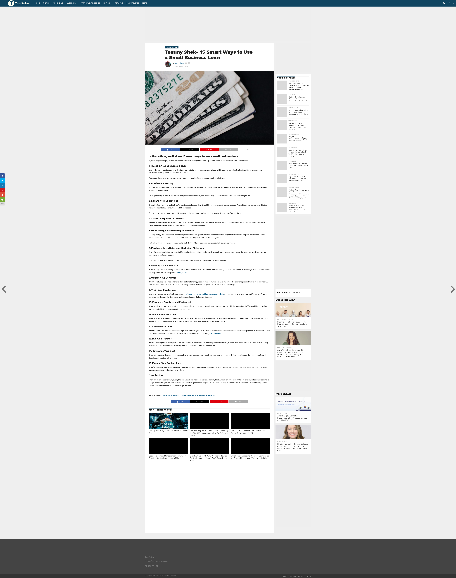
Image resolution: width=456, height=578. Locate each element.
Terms (308, 576)
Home (37, 3)
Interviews (118, 3)
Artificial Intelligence (90, 3)
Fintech (46, 3)
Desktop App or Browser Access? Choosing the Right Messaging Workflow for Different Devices (209, 433)
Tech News (58, 3)
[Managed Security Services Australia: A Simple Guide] (168, 425)
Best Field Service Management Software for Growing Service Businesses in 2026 (168, 457)
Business (166, 395)
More (144, 3)
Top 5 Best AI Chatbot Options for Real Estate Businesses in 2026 (248, 432)
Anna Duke (179, 63)
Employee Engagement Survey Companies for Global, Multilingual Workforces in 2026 (250, 457)
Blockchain (72, 3)
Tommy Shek (181, 272)
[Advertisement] (228, 24)
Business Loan (177, 395)
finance (187, 395)
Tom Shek (201, 395)
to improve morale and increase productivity (204, 294)
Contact (293, 576)
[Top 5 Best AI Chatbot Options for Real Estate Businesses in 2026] (250, 425)
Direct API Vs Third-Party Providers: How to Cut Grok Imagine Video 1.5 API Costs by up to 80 (208, 458)
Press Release (132, 3)
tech (194, 395)
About (284, 576)
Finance (106, 3)
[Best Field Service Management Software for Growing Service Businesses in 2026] (168, 450)
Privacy (301, 576)
